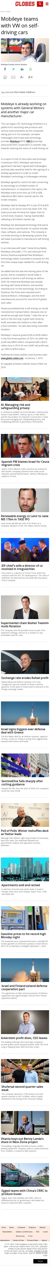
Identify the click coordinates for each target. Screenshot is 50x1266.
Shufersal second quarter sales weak (22, 1088)
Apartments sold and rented (20, 885)
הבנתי (40, 1261)
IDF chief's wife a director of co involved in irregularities (22, 567)
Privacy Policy (32, 1240)
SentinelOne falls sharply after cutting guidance (22, 782)
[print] (5, 78)
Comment (21, 1227)
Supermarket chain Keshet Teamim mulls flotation (25, 624)
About (44, 1240)
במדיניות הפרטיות (40, 1251)
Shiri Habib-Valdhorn (24, 92)
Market (42, 1227)
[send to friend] (13, 78)
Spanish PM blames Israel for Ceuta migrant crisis (25, 463)
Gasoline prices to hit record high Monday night (23, 935)
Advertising (4, 1240)
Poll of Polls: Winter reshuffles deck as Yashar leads (25, 832)
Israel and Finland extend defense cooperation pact (24, 987)
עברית (30, 1236)
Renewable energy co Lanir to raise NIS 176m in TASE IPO (24, 517)
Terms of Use (18, 1240)
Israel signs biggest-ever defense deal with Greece (23, 730)
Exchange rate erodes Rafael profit (25, 678)
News (8, 11)
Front (3, 11)
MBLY (29, 141)
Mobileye (14, 141)
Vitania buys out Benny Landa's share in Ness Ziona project (22, 1140)
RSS (37, 1231)
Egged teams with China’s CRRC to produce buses (24, 1192)
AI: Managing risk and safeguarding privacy (15, 406)
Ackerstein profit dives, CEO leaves (24, 1038)
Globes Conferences (24, 1231)
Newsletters (7, 1231)
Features (32, 1227)
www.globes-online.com (12, 358)
